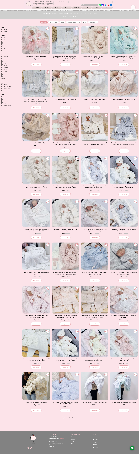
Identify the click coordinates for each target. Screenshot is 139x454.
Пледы (84, 22)
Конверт (62, 22)
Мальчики (95, 439)
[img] (108, 5)
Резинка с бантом (93, 22)
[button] (61, 2)
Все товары (43, 22)
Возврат (72, 441)
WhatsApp (62, 438)
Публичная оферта (75, 443)
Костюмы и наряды (53, 22)
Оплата (72, 436)
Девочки (95, 437)
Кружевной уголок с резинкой (74, 22)
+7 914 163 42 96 (53, 436)
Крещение (95, 447)
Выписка (95, 444)
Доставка (73, 439)
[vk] (28, 448)
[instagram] (31, 448)
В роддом (95, 442)
